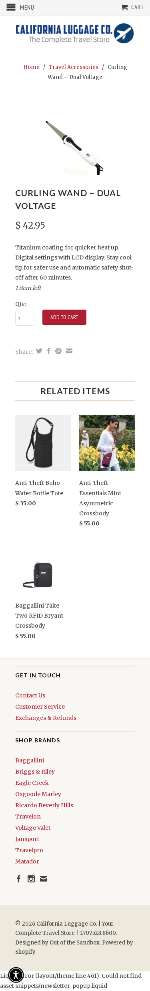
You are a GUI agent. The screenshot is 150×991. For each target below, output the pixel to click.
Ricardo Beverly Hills (44, 805)
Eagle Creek (32, 782)
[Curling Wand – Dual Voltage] (75, 135)
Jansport (27, 839)
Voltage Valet (32, 827)
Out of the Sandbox (75, 942)
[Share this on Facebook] (48, 351)
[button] (16, 975)
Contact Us (30, 695)
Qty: (20, 304)
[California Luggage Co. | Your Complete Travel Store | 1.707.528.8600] (75, 33)
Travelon (28, 816)
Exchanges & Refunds (45, 717)
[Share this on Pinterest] (57, 351)
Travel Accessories (73, 67)
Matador (27, 861)
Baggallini (29, 760)
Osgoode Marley (38, 794)
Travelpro (29, 850)
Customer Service (40, 706)
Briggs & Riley (35, 771)
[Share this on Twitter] (38, 351)
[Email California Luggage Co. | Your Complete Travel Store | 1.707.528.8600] (43, 878)
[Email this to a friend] (68, 351)
